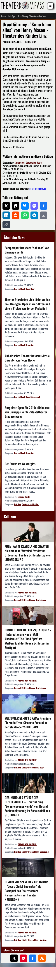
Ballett (36, 504)
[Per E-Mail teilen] (43, 215)
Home (3, 16)
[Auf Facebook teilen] (43, 206)
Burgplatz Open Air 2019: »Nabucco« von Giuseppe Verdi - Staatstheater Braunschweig (27, 412)
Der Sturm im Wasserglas (20, 463)
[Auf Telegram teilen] (34, 215)
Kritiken (17, 504)
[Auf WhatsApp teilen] (25, 215)
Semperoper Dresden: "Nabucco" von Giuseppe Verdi (27, 249)
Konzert (17, 600)
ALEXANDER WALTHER (27, 592)
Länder (32, 600)
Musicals (43, 940)
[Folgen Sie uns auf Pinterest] (23, 958)
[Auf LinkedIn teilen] (6, 215)
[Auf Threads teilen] (15, 206)
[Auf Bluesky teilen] (25, 206)
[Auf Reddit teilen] (15, 215)
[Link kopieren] (6, 224)
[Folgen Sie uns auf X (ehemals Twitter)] (14, 958)
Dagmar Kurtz (24, 496)
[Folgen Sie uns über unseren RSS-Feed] (42, 958)
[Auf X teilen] (6, 206)
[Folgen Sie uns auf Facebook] (32, 958)
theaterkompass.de (37, 188)
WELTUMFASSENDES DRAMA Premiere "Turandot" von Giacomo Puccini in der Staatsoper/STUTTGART (28, 722)
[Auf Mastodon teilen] (34, 206)
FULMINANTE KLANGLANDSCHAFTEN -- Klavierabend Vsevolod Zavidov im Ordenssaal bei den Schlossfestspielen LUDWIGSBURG (28, 553)
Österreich (31, 162)
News (39, 162)
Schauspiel (19, 162)
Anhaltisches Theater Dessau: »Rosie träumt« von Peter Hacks (27, 357)
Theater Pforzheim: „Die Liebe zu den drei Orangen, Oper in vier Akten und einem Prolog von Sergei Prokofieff (27, 304)
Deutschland (19, 288)
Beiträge (11, 16)
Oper (32, 288)
